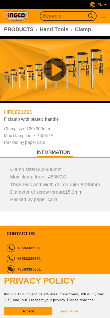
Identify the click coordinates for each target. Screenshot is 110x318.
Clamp (83, 29)
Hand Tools (54, 29)
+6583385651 (29, 248)
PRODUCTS (18, 29)
